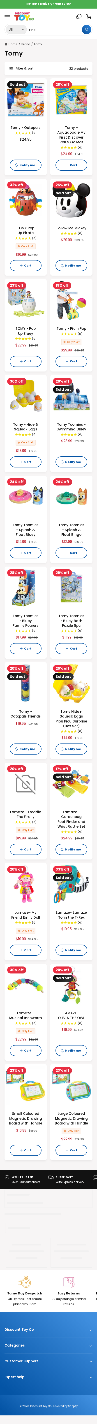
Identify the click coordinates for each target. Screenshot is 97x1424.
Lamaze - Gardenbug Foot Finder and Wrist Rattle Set (71, 819)
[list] (48, 1180)
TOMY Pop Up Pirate (25, 230)
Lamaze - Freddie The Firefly (25, 814)
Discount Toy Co (40, 1406)
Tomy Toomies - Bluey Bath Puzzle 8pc (71, 620)
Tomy (38, 44)
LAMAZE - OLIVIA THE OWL (71, 1015)
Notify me (27, 165)
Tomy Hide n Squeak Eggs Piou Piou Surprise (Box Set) (71, 718)
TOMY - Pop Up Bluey (26, 331)
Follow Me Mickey (71, 228)
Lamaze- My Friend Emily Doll (25, 915)
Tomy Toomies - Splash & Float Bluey (26, 530)
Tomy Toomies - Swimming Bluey (71, 427)
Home (13, 44)
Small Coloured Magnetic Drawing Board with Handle (25, 1118)
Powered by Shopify (65, 1406)
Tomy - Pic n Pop (71, 328)
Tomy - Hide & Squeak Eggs (25, 427)
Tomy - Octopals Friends (25, 714)
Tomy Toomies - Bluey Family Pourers (26, 620)
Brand (25, 44)
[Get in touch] (79, 16)
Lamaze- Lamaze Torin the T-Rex (71, 915)
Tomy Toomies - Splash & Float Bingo (71, 530)
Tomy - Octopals (26, 127)
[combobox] (60, 29)
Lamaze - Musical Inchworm (25, 1015)
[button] (7, 16)
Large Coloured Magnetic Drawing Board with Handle (71, 1118)
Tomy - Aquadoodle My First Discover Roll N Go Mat (71, 134)
